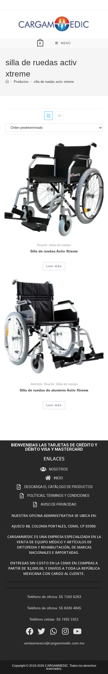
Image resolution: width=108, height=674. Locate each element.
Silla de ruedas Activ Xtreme (54, 251)
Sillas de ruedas (60, 245)
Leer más (54, 266)
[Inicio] (7, 82)
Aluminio (36, 384)
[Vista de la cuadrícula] (48, 115)
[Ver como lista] (59, 115)
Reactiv (42, 245)
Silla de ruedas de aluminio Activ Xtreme (54, 390)
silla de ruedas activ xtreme (54, 82)
